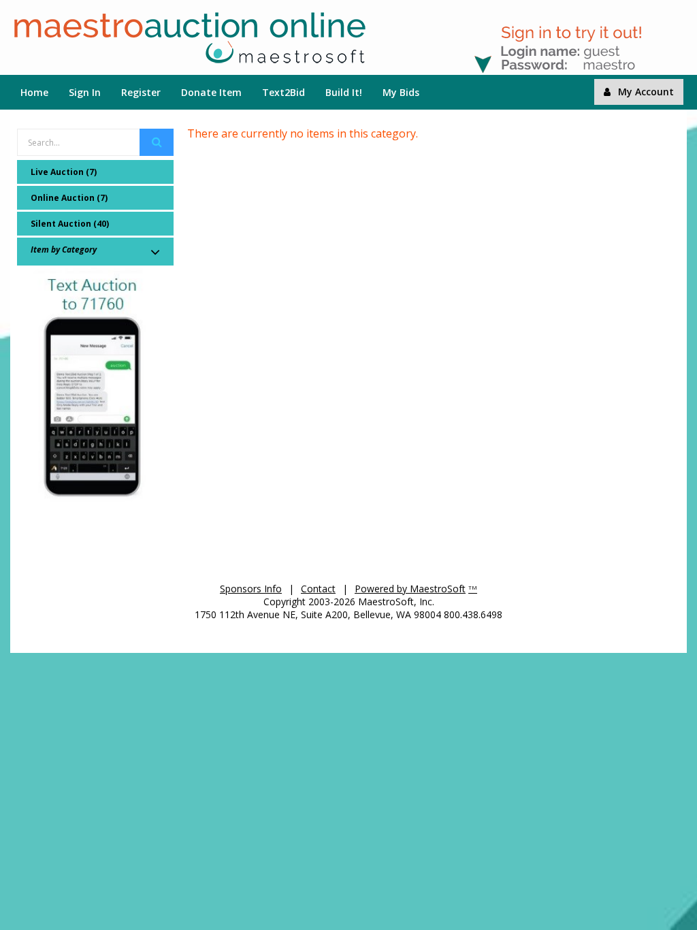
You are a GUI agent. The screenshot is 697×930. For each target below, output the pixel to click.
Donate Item (211, 92)
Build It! (343, 92)
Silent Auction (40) (70, 223)
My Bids (401, 92)
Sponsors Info (251, 588)
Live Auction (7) (64, 172)
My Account (646, 91)
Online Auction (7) (69, 198)
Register (141, 92)
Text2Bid (283, 92)
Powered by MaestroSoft (410, 588)
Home (34, 92)
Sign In (85, 92)
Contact (318, 588)
